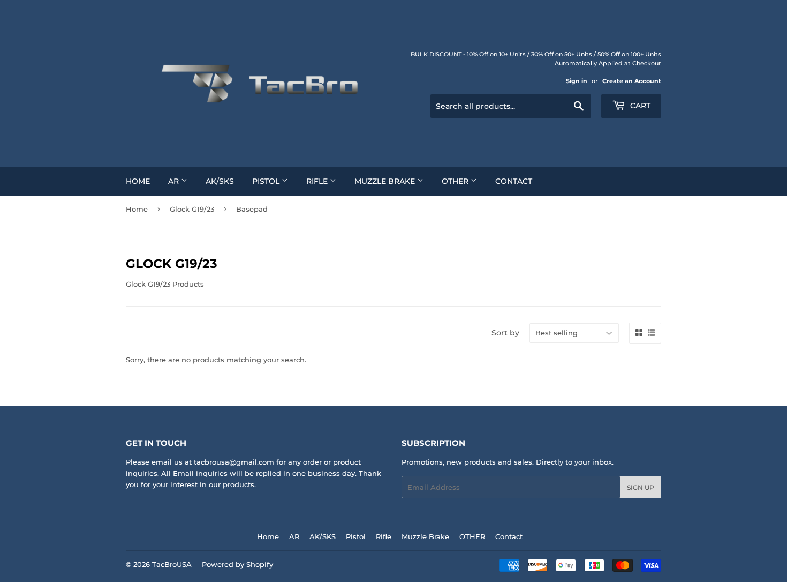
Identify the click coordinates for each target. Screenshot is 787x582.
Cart (639, 105)
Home (138, 181)
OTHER (456, 181)
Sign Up (640, 487)
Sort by (505, 333)
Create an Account (631, 81)
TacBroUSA (172, 564)
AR (174, 181)
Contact (513, 181)
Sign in (576, 81)
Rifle (318, 181)
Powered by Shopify (237, 564)
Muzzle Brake (385, 181)
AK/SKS (220, 181)
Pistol (267, 181)
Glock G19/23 (192, 209)
